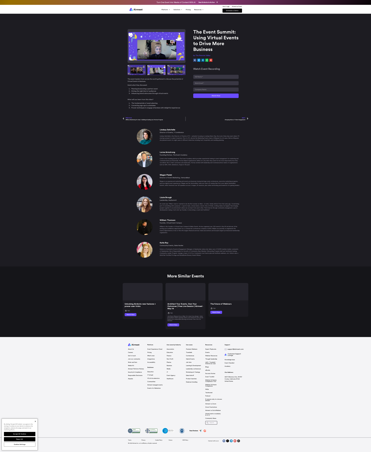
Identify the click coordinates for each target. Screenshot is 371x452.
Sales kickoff (190, 375)
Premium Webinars (191, 349)
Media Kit (131, 365)
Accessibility (151, 362)
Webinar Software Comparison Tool (211, 380)
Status (170, 440)
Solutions (177, 9)
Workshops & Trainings (193, 372)
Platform (165, 9)
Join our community (134, 359)
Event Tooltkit (209, 377)
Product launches (191, 378)
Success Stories (210, 373)
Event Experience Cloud (154, 349)
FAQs (207, 389)
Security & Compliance (135, 372)
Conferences (190, 355)
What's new (150, 355)
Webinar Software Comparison (211, 385)
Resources (197, 9)
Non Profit (170, 359)
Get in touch (132, 355)
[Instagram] (238, 441)
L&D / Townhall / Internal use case (210, 363)
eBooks (207, 370)
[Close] (35, 421)
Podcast (207, 396)
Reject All (19, 439)
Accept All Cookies (19, 434)
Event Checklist (229, 363)
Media (168, 369)
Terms (129, 440)
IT (167, 372)
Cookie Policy (158, 440)
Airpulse (130, 378)
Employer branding (191, 382)
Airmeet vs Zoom (210, 404)
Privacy (143, 440)
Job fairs (188, 362)
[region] (20, 434)
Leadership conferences (193, 369)
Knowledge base (230, 359)
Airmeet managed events (155, 385)
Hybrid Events (190, 359)
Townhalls (189, 352)
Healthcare (170, 378)
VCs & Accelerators (153, 378)
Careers (130, 352)
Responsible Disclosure (135, 375)
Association (170, 349)
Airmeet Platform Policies (136, 369)
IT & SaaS (150, 375)
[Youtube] (235, 441)
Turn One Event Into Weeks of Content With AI (176, 2)
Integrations (151, 359)
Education (150, 371)
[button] (129, 46)
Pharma (169, 362)
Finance (169, 355)
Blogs (207, 367)
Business (169, 365)
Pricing (188, 9)
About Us (131, 349)
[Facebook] (224, 441)
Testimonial (208, 392)
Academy (227, 366)
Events (207, 352)
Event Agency (171, 375)
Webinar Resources (211, 355)
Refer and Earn (132, 362)
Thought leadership (211, 359)
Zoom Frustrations (211, 407)
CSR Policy (185, 440)
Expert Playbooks (210, 349)
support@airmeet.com (236, 349)
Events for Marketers (154, 388)
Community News (210, 418)
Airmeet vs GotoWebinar (213, 410)
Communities (151, 381)
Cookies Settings (20, 444)
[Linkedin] (231, 441)
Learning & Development (193, 365)
